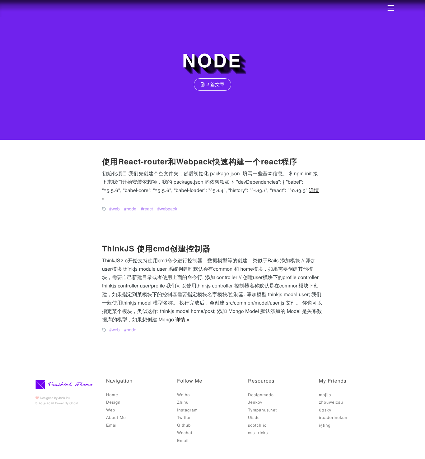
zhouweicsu (331, 402)
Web (110, 410)
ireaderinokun (333, 417)
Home (112, 394)
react (148, 208)
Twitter (184, 417)
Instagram (187, 410)
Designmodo (261, 394)
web (116, 208)
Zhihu (183, 402)
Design (113, 402)
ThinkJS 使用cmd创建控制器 (156, 248)
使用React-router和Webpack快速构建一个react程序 (199, 161)
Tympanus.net (262, 410)
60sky (325, 410)
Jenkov (255, 402)
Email (112, 425)
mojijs (325, 394)
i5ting (325, 425)
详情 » (182, 319)
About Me (116, 417)
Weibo (183, 394)
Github (184, 425)
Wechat (185, 432)
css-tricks (258, 432)
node (132, 208)
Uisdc (254, 417)
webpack (168, 208)
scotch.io (257, 425)
